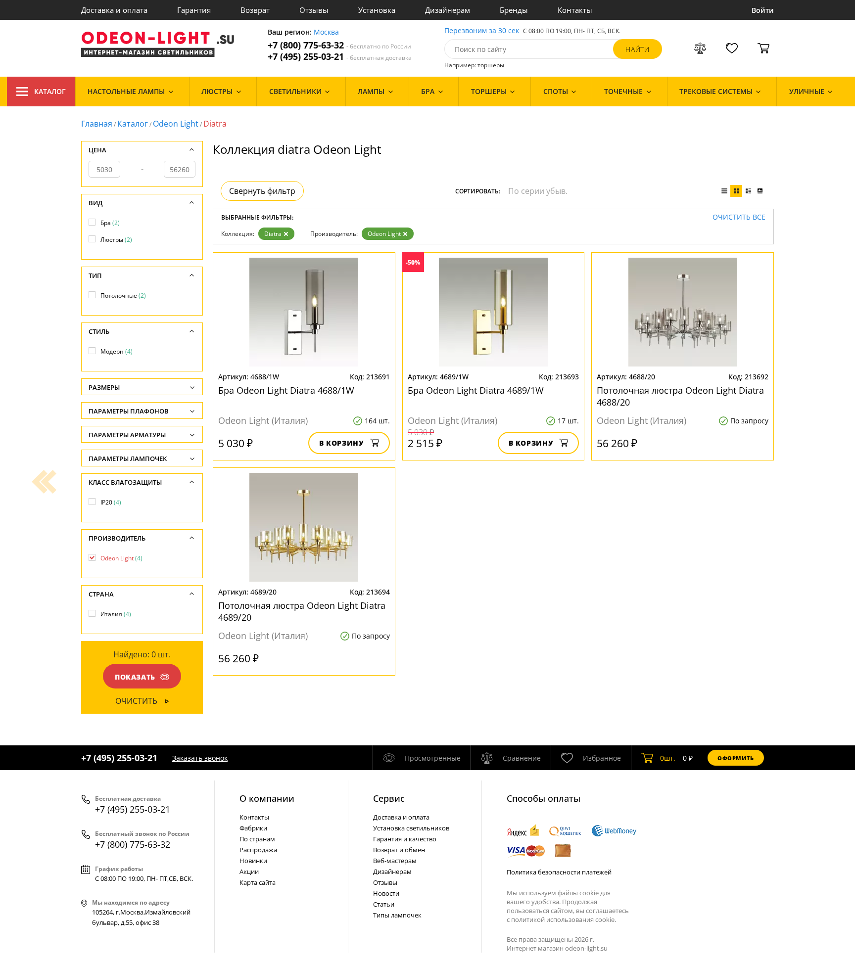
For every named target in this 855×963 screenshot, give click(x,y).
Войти (763, 10)
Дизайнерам (447, 10)
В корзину (341, 443)
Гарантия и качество (404, 838)
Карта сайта (257, 882)
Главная (96, 123)
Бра (110, 223)
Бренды (514, 10)
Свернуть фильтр (262, 190)
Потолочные (123, 295)
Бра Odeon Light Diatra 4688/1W (286, 390)
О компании (266, 798)
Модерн (116, 351)
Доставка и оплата (114, 10)
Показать (135, 677)
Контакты (575, 10)
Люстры (116, 239)
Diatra (273, 233)
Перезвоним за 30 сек (481, 31)
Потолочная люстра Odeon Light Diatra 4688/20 (680, 396)
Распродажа (258, 849)
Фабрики (253, 828)
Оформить (735, 758)
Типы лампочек (397, 915)
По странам (257, 838)
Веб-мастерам (395, 860)
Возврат (255, 10)
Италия (115, 614)
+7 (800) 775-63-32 (339, 45)
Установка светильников (411, 828)
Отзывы (314, 10)
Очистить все (738, 217)
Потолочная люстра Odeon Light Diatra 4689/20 (301, 611)
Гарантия (194, 10)
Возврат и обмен (399, 849)
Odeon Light (175, 123)
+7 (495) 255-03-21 (340, 56)
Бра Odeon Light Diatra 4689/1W (476, 390)
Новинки (253, 860)
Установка (376, 10)
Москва (326, 32)
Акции (249, 871)
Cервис (389, 798)
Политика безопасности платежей (559, 872)
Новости (386, 893)
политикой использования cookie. (563, 919)
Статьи (383, 904)
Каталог (50, 91)
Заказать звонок (200, 758)
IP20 (110, 502)
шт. (667, 758)
